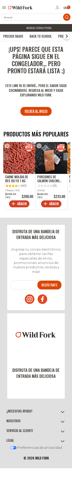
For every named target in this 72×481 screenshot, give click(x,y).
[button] (36, 411)
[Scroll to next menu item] (66, 36)
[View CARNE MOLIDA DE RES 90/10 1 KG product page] (19, 175)
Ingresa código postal (39, 28)
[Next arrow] (66, 157)
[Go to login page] (57, 8)
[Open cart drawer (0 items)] (66, 8)
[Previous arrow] (6, 157)
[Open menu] (4, 7)
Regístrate (49, 285)
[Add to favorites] (7, 145)
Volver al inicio (36, 111)
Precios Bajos (13, 36)
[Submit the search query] (66, 17)
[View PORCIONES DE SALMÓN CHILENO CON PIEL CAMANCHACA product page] (51, 175)
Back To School (41, 36)
